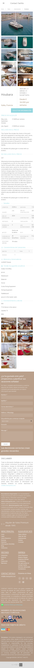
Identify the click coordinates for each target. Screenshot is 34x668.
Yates (8, 9)
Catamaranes (17, 9)
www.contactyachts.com (8, 501)
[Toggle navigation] (3, 3)
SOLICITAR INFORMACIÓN (22, 110)
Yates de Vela (22, 536)
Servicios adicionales (24, 567)
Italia (3, 105)
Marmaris (4, 563)
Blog (2, 546)
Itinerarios (4, 548)
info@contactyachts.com (8, 485)
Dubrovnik (4, 561)
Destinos (3, 542)
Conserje (20, 542)
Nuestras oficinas (23, 559)
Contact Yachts (17, 3)
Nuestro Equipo (23, 557)
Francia (9, 105)
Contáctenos (22, 561)
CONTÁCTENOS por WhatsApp (13, 605)
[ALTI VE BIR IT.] (17, 665)
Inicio (2, 9)
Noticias (3, 540)
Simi (2, 559)
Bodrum (3, 557)
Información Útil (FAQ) (7, 544)
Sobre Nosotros (6, 538)
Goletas (20, 540)
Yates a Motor (22, 534)
